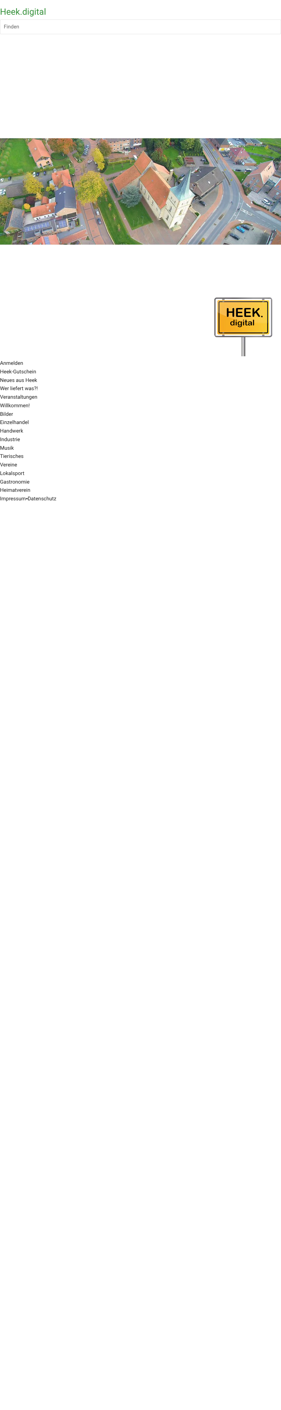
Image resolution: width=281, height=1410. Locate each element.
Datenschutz (42, 499)
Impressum (13, 499)
